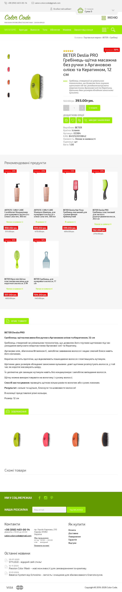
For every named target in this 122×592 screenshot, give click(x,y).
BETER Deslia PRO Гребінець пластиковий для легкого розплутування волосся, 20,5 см (104, 214)
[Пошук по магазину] (113, 29)
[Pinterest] (52, 498)
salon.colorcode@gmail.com (17, 535)
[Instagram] (46, 498)
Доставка (73, 533)
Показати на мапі (41, 546)
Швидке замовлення (99, 120)
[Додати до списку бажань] (73, 120)
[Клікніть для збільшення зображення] (16, 437)
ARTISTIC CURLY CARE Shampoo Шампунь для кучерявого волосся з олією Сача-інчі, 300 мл (45, 213)
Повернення (74, 536)
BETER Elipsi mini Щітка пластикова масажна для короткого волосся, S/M (16, 281)
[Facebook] (39, 498)
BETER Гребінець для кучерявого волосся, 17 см (45, 281)
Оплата (72, 530)
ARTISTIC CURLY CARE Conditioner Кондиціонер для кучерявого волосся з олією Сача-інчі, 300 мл (16, 213)
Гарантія (72, 539)
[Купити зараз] (66, 120)
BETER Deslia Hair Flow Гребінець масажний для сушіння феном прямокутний (75, 213)
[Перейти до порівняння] (79, 120)
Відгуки (72, 542)
